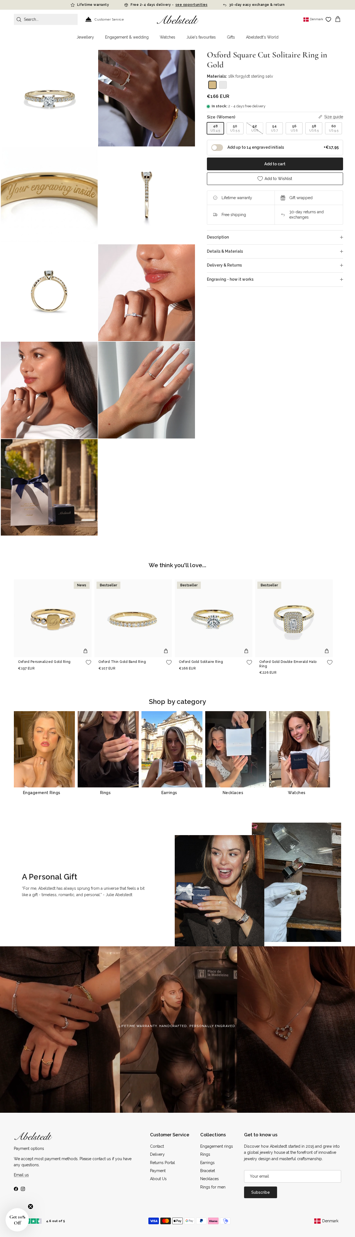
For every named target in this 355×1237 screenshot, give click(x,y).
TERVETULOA (219, 660)
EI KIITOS (219, 677)
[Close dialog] (254, 575)
